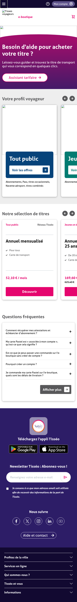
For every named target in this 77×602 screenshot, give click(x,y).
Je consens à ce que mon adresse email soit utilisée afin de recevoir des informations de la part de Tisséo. (40, 492)
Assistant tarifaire (23, 77)
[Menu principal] (3, 4)
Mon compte (61, 4)
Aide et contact (35, 535)
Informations (12, 592)
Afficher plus (52, 390)
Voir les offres (22, 170)
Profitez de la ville (16, 557)
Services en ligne (15, 566)
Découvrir (29, 292)
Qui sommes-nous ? (17, 574)
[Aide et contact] (48, 4)
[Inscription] (65, 477)
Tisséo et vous (13, 583)
